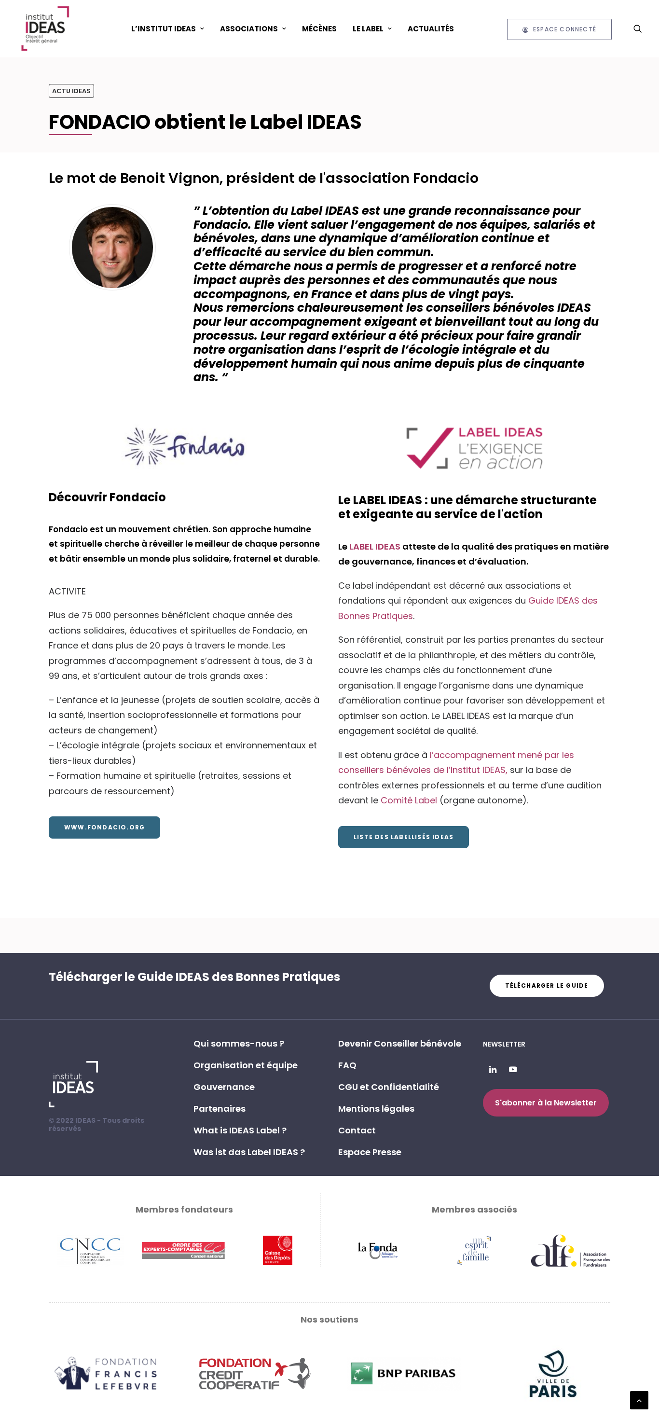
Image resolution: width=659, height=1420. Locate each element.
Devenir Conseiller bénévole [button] (399, 1043)
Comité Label (409, 800)
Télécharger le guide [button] (547, 985)
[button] (637, 28)
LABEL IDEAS (375, 546)
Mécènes (319, 29)
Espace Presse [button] (369, 1152)
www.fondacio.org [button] (104, 827)
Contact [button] (357, 1130)
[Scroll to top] (639, 1399)
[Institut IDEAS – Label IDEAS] (45, 28)
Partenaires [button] (219, 1109)
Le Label (368, 29)
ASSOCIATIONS (249, 29)
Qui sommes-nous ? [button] (238, 1043)
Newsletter (504, 1044)
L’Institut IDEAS (163, 29)
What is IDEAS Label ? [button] (240, 1130)
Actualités (431, 29)
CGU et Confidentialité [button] (388, 1087)
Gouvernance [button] (224, 1087)
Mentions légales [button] (376, 1109)
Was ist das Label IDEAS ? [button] (249, 1152)
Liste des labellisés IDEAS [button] (403, 837)
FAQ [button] (347, 1065)
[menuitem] (167, 28)
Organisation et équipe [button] (245, 1065)
